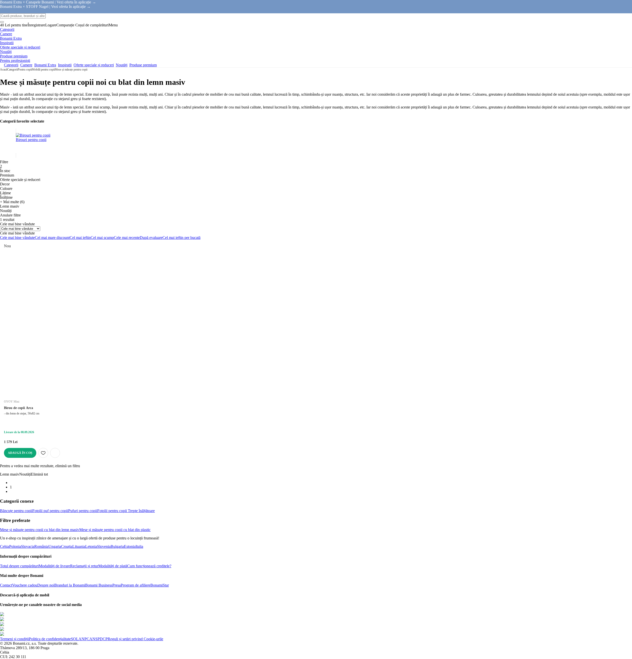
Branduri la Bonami (69, 585)
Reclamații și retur (84, 566)
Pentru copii (25, 69)
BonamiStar (159, 585)
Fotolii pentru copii (112, 511)
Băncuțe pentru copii (16, 511)
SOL (75, 639)
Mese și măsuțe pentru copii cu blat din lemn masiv (39, 530)
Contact (6, 585)
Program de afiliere (135, 585)
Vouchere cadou (24, 585)
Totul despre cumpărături (19, 566)
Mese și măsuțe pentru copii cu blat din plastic (115, 530)
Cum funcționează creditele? (149, 566)
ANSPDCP (98, 639)
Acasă (3, 69)
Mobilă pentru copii (43, 69)
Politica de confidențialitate (50, 639)
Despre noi (45, 585)
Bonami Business (98, 585)
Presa (116, 585)
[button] (55, 453)
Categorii (12, 69)
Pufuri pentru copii (82, 511)
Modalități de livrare (54, 566)
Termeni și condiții (14, 639)
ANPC (84, 639)
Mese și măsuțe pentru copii (71, 69)
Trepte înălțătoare (141, 511)
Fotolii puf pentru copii (50, 511)
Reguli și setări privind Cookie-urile (135, 639)
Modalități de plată (112, 566)
